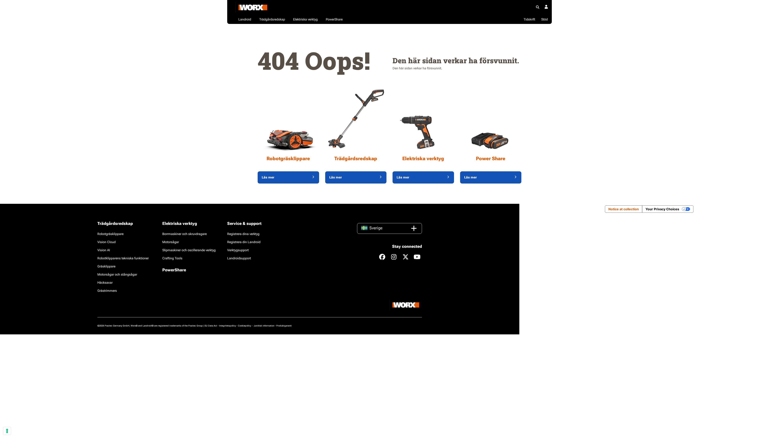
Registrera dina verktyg (243, 234)
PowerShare (174, 269)
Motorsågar (170, 242)
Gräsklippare (106, 266)
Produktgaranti (284, 325)
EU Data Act (211, 325)
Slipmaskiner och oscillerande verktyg (189, 250)
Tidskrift (529, 19)
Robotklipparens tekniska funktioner (123, 258)
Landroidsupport (239, 258)
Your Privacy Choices (662, 209)
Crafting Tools (172, 258)
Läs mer (268, 177)
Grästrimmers (107, 291)
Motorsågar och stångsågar (117, 274)
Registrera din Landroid (243, 242)
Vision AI (103, 250)
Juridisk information (264, 325)
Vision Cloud (106, 242)
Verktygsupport (238, 250)
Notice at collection (623, 209)
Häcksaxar (105, 282)
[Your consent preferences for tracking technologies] (7, 431)
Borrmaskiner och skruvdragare (184, 234)
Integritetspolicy (227, 325)
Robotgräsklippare (110, 234)
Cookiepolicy (245, 325)
